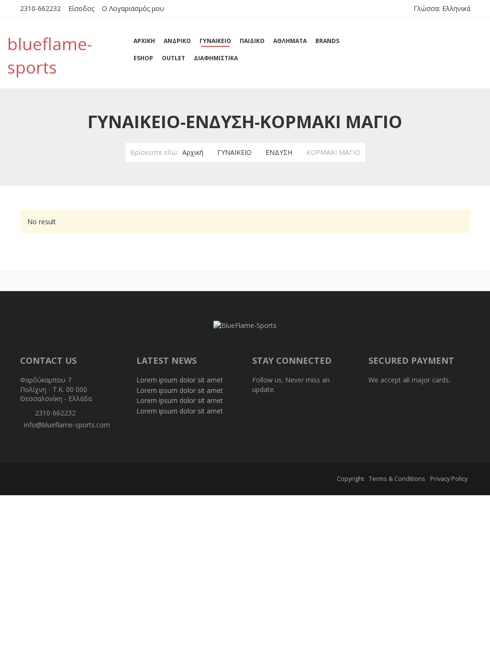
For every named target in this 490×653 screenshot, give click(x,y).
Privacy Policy (449, 479)
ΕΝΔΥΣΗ (279, 152)
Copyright (350, 479)
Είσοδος (81, 8)
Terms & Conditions (397, 479)
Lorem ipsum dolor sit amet (179, 379)
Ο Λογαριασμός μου (133, 8)
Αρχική (192, 152)
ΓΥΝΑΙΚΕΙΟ (234, 152)
